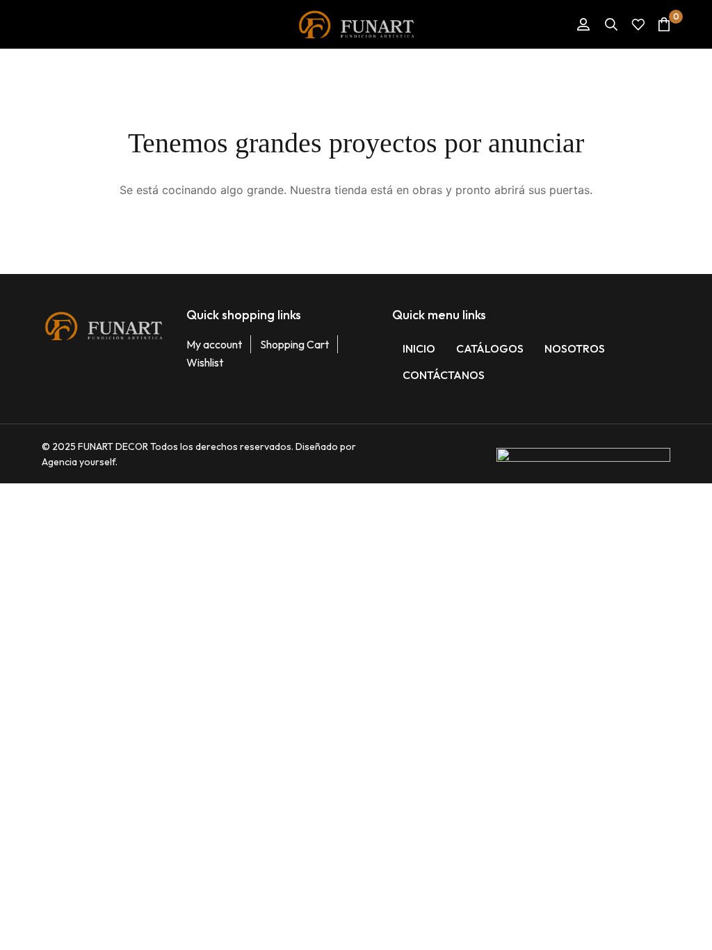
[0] (664, 24)
